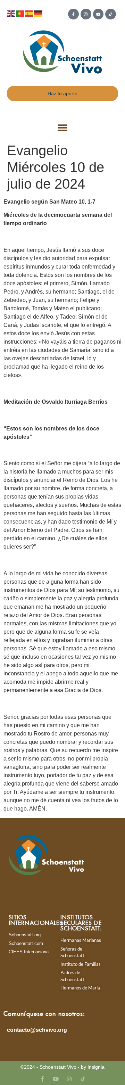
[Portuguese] (20, 13)
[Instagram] (86, 14)
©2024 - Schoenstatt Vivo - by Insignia (62, 1067)
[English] (11, 13)
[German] (38, 13)
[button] (62, 128)
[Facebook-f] (73, 14)
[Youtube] (98, 14)
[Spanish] (29, 13)
